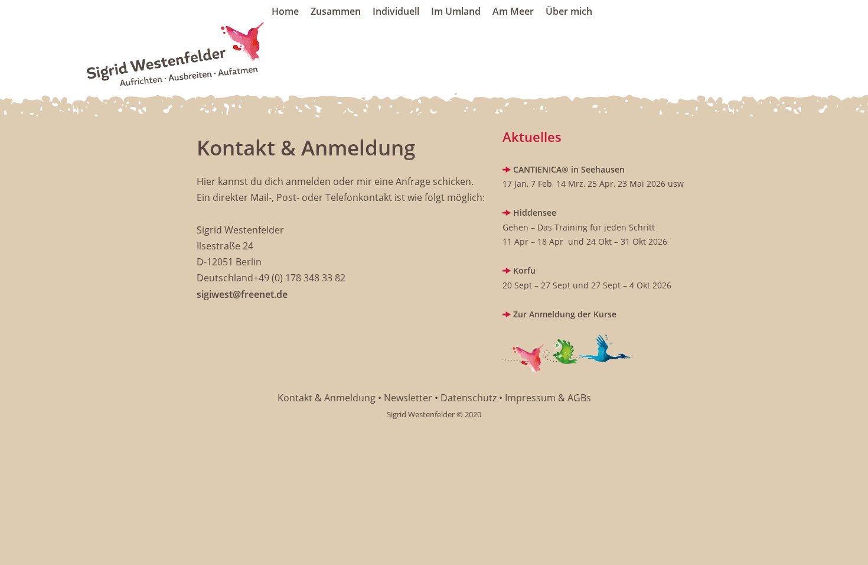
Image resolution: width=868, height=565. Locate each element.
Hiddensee (534, 212)
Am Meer (513, 11)
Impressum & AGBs (548, 397)
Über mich (569, 11)
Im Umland (456, 11)
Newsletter (408, 397)
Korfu (523, 270)
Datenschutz (468, 397)
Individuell (396, 11)
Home (285, 11)
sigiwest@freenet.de (242, 294)
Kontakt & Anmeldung (327, 397)
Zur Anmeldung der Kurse (563, 314)
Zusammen (336, 11)
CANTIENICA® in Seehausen (569, 169)
